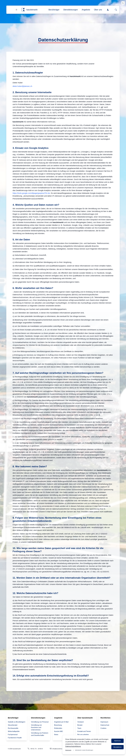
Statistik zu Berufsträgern (16, 722)
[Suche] (115, 9)
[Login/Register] (107, 9)
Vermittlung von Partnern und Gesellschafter (39, 734)
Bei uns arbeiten (83, 734)
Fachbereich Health (15, 738)
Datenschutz (105, 725)
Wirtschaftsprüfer (14, 731)
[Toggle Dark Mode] (123, 3)
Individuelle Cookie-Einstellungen (84, 750)
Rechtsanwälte (13, 728)
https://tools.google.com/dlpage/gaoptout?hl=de (31, 193)
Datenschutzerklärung (73, 746)
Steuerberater (12, 725)
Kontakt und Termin (84, 731)
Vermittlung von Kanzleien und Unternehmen (36, 727)
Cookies (103, 728)
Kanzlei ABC (58, 731)
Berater (79, 725)
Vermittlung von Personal (40, 722)
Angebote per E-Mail (61, 722)
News (56, 734)
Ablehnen (117, 741)
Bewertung (58, 725)
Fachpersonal (13, 734)
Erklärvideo (58, 728)
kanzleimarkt (32, 10)
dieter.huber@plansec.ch (22, 86)
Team (79, 728)
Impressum (104, 722)
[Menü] (16, 9)
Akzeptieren (117, 747)
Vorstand (80, 722)
